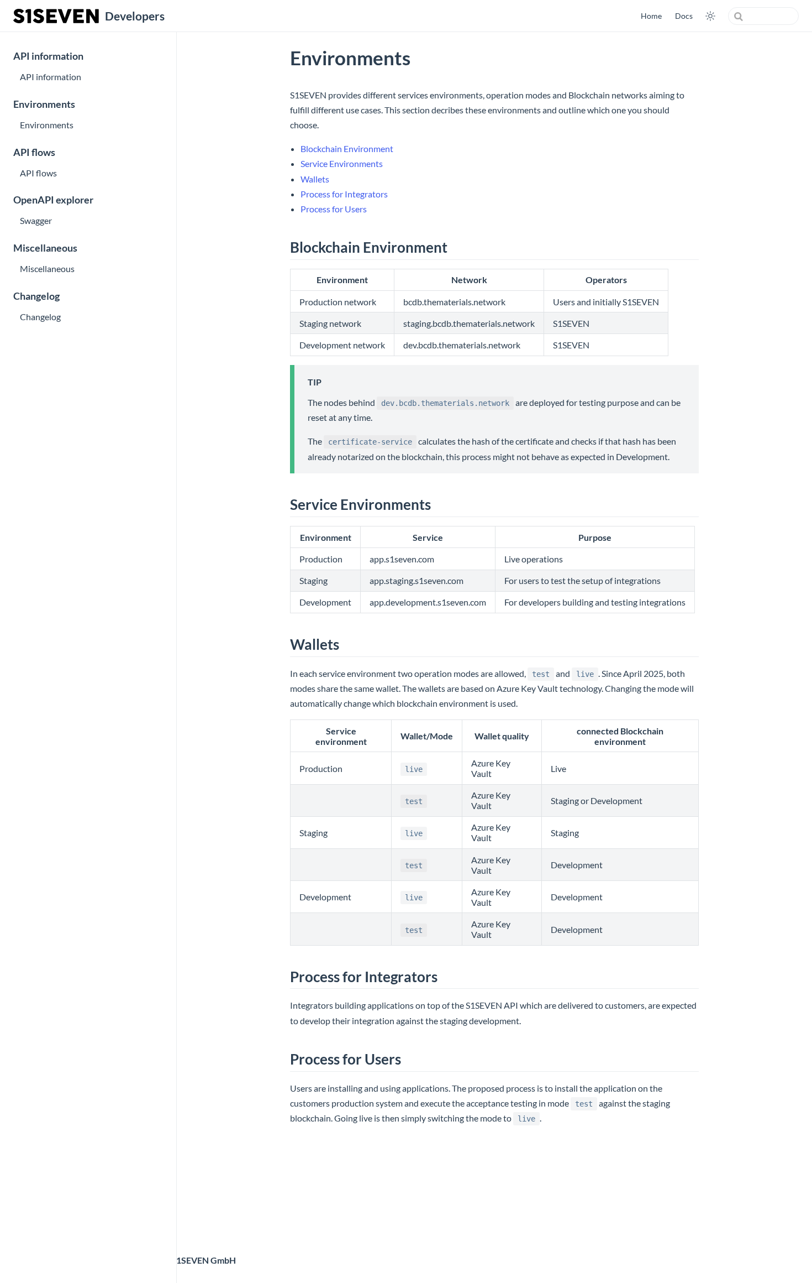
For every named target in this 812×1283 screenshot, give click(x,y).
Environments (44, 104)
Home (651, 15)
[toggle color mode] (710, 16)
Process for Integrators (344, 194)
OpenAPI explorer (53, 200)
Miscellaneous (45, 248)
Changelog (36, 296)
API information (48, 56)
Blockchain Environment (346, 148)
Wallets (314, 179)
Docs (684, 15)
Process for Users (333, 209)
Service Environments (341, 163)
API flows (34, 152)
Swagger (36, 220)
